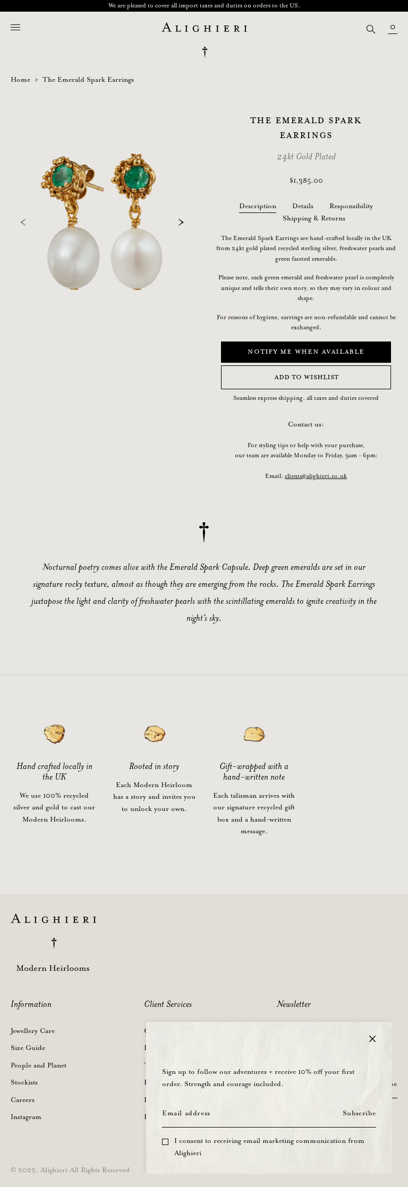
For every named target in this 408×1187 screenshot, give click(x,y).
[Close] (372, 1039)
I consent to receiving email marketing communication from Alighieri (269, 1147)
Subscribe (359, 1113)
